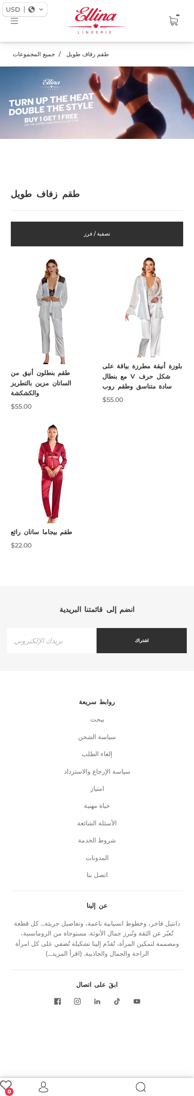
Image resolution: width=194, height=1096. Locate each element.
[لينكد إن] (97, 1001)
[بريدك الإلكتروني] (52, 640)
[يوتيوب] (137, 1001)
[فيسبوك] (57, 1001)
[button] (24, 9)
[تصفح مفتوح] (21, 21)
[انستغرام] (77, 1001)
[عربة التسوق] (173, 21)
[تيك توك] (117, 1001)
